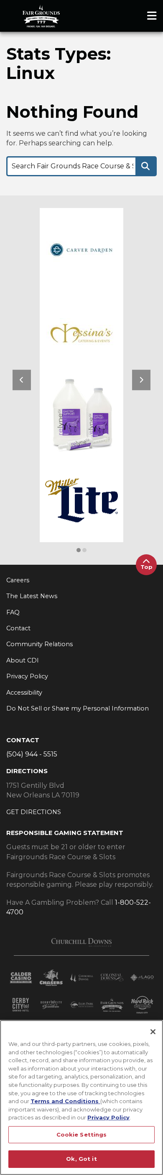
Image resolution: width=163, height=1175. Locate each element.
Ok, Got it (81, 1158)
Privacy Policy (108, 1117)
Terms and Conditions (65, 1101)
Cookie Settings (81, 1134)
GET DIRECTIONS (33, 812)
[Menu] (152, 16)
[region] (81, 1097)
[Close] (153, 1032)
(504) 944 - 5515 (31, 754)
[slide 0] (78, 550)
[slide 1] (84, 550)
